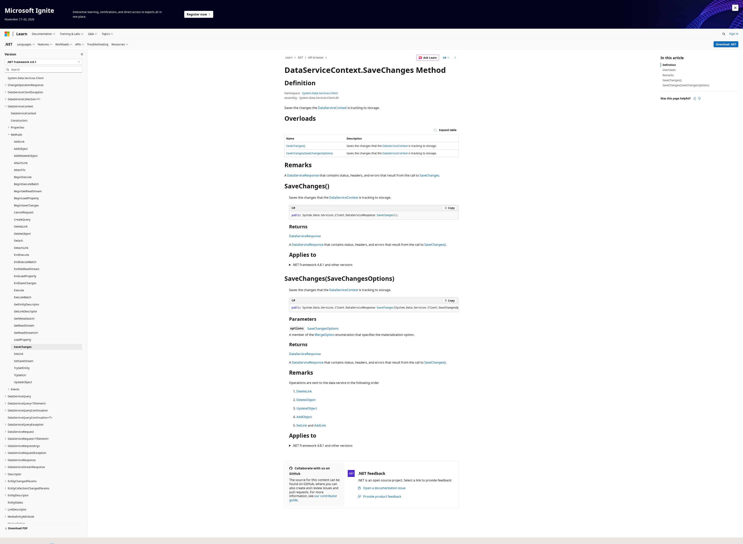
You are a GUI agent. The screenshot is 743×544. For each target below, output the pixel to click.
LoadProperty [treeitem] (22, 339)
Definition (669, 65)
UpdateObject (306, 408)
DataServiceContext (332, 108)
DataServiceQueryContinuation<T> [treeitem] (30, 417)
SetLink (301, 425)
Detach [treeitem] (18, 240)
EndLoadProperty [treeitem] (25, 276)
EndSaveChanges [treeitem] (25, 283)
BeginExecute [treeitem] (23, 177)
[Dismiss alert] (735, 8)
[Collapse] (82, 54)
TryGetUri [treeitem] (20, 375)
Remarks (668, 75)
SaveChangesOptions (323, 328)
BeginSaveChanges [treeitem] (26, 205)
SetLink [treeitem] (18, 354)
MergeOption (325, 335)
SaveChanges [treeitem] (23, 347)
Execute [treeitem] (19, 290)
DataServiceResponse (303, 175)
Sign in (733, 33)
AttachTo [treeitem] (19, 170)
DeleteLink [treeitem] (20, 226)
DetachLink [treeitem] (21, 248)
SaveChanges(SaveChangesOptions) (309, 153)
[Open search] (724, 33)
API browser (316, 57)
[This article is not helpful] (699, 98)
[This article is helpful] (694, 98)
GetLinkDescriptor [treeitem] (25, 311)
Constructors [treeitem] (19, 120)
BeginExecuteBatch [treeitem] (26, 184)
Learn (289, 57)
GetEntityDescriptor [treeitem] (26, 304)
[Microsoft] (7, 33)
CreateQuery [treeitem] (22, 219)
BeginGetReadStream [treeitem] (28, 191)
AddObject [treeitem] (21, 149)
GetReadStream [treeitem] (24, 325)
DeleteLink (304, 391)
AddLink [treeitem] (19, 141)
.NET (300, 57)
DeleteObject (306, 400)
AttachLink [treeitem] (20, 163)
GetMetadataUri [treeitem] (24, 318)
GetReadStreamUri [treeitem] (26, 333)
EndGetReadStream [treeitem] (26, 269)
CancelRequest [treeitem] (23, 212)
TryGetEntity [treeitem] (22, 368)
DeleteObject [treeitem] (22, 233)
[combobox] (43, 62)
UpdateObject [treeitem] (23, 382)
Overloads (669, 70)
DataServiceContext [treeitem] (23, 113)
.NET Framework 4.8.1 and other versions (322, 265)
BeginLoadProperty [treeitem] (26, 198)
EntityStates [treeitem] (15, 502)
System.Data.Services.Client (320, 93)
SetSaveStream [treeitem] (23, 361)
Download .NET (726, 44)
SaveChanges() (295, 146)
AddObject (304, 417)
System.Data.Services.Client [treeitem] (26, 78)
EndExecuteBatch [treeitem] (25, 262)
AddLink (320, 425)
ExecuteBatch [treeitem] (22, 297)
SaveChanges (429, 175)
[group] (374, 307)
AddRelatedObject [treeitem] (26, 156)
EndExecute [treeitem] (21, 255)
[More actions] (455, 58)
